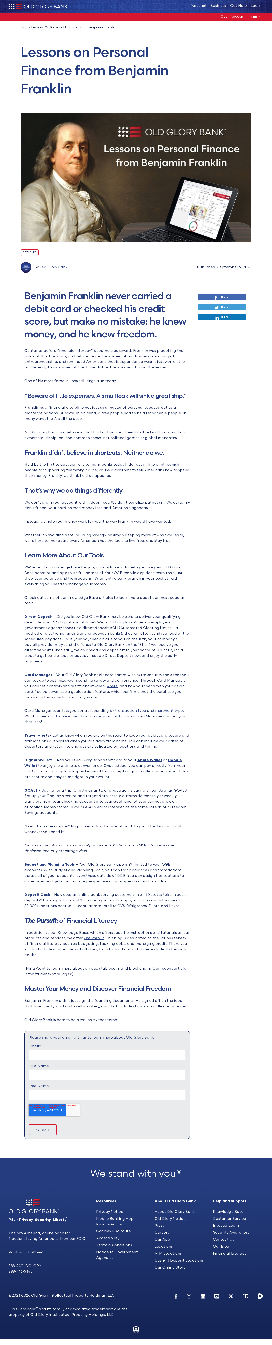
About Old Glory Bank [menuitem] (175, 1212)
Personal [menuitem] (198, 6)
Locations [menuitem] (164, 1246)
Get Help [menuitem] (238, 6)
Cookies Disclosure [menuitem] (113, 1231)
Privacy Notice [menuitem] (109, 1212)
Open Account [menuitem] (233, 17)
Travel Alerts (36, 735)
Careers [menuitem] (162, 1232)
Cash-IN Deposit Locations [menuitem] (179, 1260)
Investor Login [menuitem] (226, 1226)
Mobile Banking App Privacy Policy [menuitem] (114, 1221)
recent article (173, 968)
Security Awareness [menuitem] (231, 1232)
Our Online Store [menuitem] (170, 1267)
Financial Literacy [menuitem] (230, 1253)
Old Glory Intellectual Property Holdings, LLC (73, 1295)
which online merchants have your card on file (90, 716)
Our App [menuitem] (162, 1239)
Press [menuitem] (159, 1226)
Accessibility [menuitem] (108, 1238)
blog (24, 27)
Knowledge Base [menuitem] (228, 1212)
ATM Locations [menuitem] (168, 1253)
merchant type (169, 711)
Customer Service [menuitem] (229, 1219)
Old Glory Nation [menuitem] (170, 1219)
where (112, 686)
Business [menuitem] (218, 6)
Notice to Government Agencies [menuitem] (117, 1255)
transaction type (130, 711)
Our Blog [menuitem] (221, 1246)
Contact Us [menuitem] (223, 1239)
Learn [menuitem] (256, 6)
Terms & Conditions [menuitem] (114, 1245)
